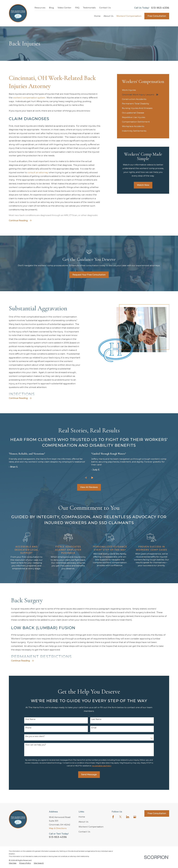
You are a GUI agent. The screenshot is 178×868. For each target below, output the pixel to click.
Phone (28, 728)
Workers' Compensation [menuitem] (128, 16)
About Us (83, 821)
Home (82, 817)
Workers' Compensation (91, 826)
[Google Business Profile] (134, 816)
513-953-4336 (160, 8)
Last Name (96, 719)
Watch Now (143, 185)
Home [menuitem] (97, 16)
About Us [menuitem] (108, 16)
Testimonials (89, 7)
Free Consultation (157, 16)
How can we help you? (35, 745)
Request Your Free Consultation (89, 274)
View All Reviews (89, 487)
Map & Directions (57, 828)
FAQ (77, 7)
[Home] (18, 13)
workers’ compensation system (29, 97)
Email (93, 728)
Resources (40, 7)
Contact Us (105, 7)
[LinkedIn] (127, 816)
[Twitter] (120, 816)
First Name (30, 719)
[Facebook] (113, 816)
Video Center (64, 7)
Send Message (89, 774)
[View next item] (92, 478)
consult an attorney (38, 172)
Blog (51, 7)
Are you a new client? (35, 736)
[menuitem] (143, 90)
